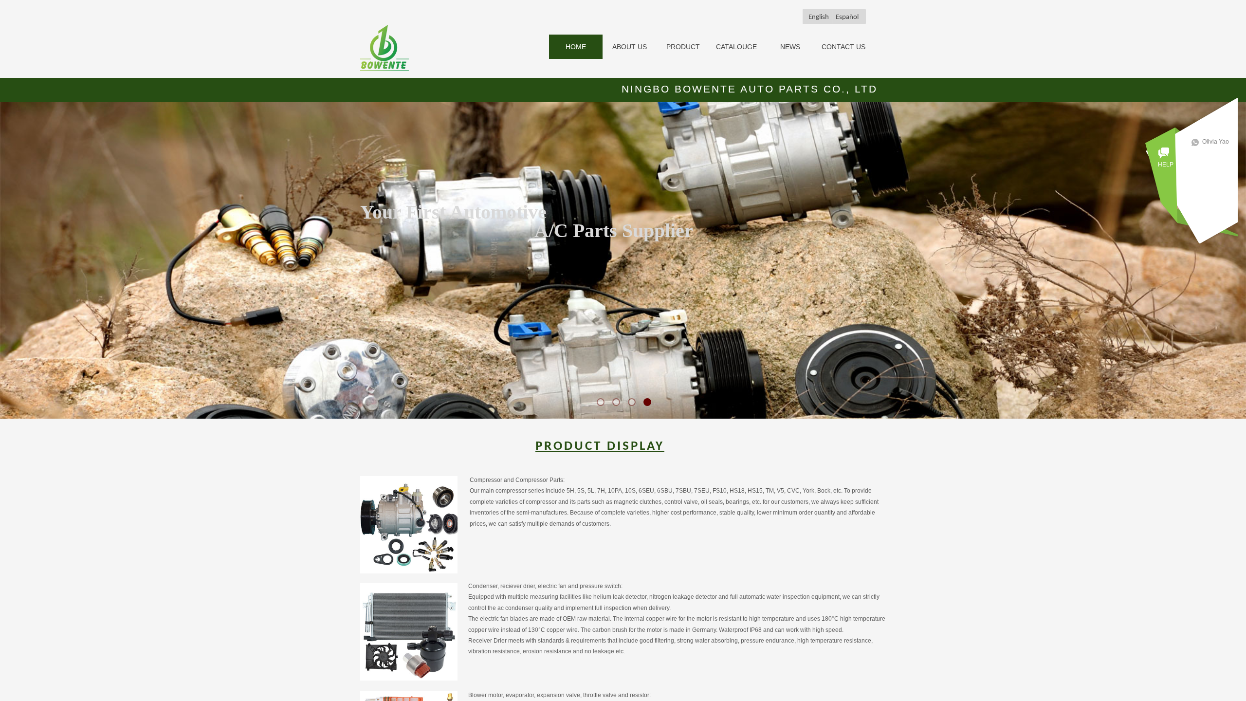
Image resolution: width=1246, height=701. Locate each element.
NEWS (790, 47)
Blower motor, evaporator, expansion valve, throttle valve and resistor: (559, 695)
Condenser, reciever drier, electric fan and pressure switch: (545, 586)
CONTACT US (843, 47)
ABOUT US (629, 47)
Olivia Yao (1215, 141)
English (818, 17)
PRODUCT (683, 47)
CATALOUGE (736, 47)
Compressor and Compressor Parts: (517, 480)
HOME (576, 47)
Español (847, 17)
